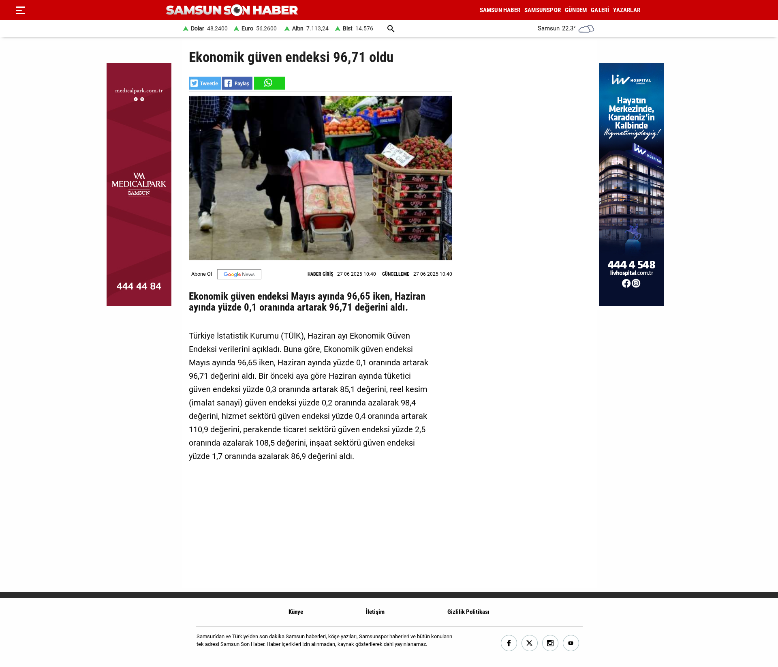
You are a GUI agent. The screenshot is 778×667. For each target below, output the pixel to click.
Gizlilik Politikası (468, 612)
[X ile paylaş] (205, 83)
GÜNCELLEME (395, 274)
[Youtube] (571, 643)
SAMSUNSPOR (542, 10)
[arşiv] (391, 28)
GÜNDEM (576, 10)
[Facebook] (509, 643)
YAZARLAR (626, 10)
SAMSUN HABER (500, 10)
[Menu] (20, 10)
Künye (296, 612)
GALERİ (600, 10)
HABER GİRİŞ (320, 274)
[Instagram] (550, 643)
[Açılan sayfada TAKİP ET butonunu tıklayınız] (239, 274)
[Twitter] (530, 643)
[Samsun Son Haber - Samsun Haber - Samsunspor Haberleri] (232, 10)
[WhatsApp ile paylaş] (269, 83)
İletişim (375, 612)
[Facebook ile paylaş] (237, 83)
